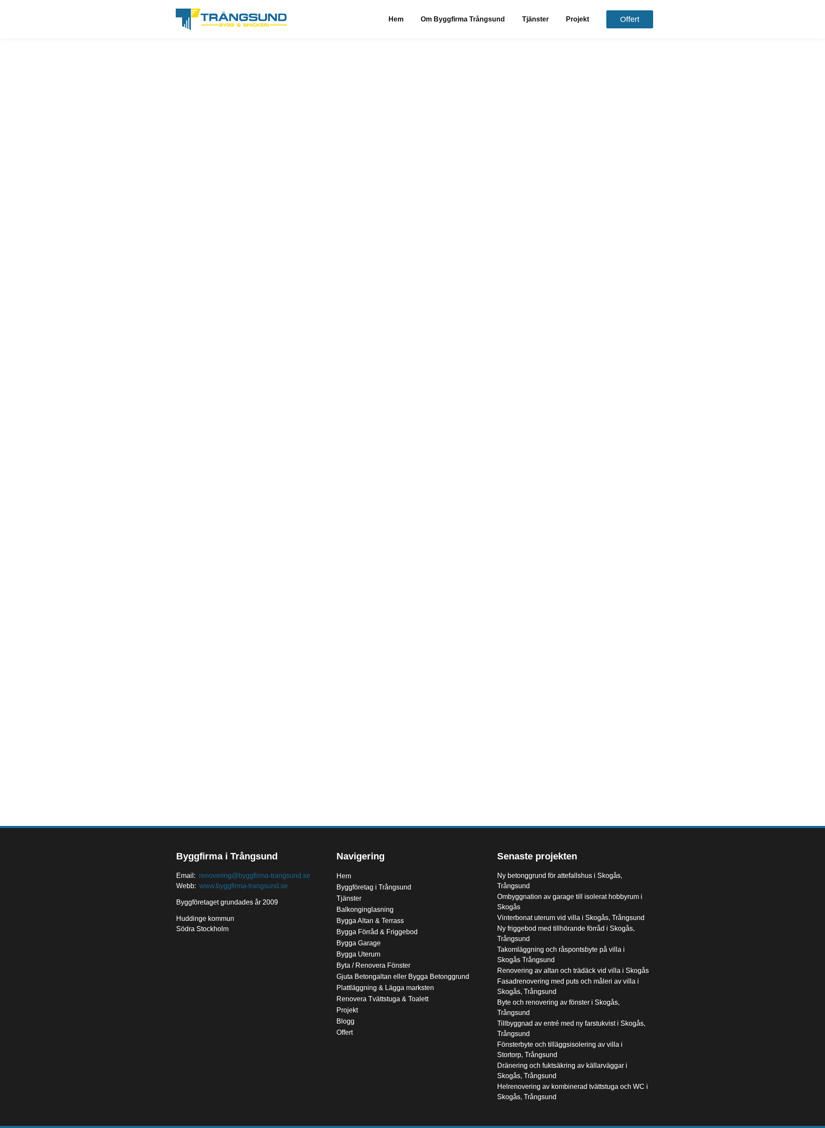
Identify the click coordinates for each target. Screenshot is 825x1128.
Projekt (577, 19)
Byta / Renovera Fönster (373, 965)
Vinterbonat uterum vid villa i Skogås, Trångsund (571, 917)
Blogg (345, 1021)
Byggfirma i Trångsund (227, 856)
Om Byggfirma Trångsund (463, 19)
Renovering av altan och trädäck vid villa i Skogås (573, 970)
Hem (395, 19)
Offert (344, 1032)
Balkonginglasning (365, 909)
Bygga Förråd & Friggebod (377, 931)
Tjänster (535, 19)
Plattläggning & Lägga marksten (385, 987)
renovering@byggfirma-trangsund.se (254, 875)
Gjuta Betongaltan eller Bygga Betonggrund (402, 976)
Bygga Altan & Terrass (370, 920)
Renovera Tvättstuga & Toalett (382, 999)
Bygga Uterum (358, 954)
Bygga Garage (358, 943)
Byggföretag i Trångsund (373, 887)
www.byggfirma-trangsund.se (243, 886)
